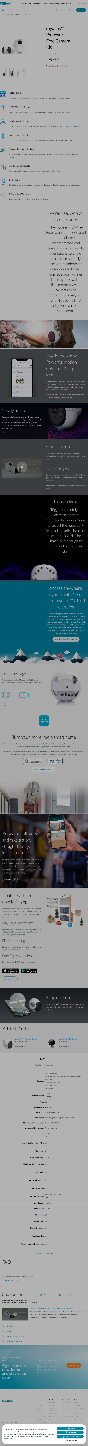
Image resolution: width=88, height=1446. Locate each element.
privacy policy (13, 1432)
